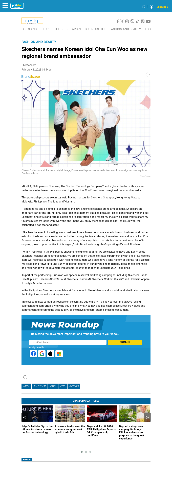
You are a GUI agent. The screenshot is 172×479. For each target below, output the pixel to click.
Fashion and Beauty (39, 42)
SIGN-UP (125, 342)
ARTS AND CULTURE (36, 29)
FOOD (149, 29)
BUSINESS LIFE (95, 29)
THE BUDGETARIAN (67, 29)
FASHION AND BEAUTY (125, 29)
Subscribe (162, 7)
